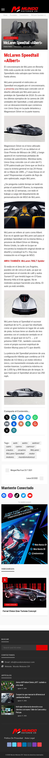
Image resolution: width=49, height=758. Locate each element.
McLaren (34, 450)
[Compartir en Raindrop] (14, 424)
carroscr (30, 446)
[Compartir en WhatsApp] (35, 417)
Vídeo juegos (10, 605)
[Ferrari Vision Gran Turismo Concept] (24, 593)
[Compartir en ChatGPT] (28, 424)
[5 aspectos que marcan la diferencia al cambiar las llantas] (7, 698)
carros (19, 446)
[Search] (45, 9)
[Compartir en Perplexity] (14, 430)
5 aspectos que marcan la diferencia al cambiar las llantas (30, 696)
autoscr (35, 443)
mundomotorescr (27, 457)
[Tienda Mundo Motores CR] (24, 731)
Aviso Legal (30, 738)
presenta (10, 89)
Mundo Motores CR (21, 666)
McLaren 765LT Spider (32, 261)
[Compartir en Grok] (7, 430)
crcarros (22, 450)
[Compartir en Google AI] (35, 424)
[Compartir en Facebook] (21, 417)
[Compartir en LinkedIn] (14, 417)
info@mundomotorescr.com (23, 662)
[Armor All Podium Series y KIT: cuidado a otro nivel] (7, 685)
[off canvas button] (3, 9)
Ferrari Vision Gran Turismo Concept (19, 611)
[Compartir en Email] (7, 424)
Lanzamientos (11, 38)
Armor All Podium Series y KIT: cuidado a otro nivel (31, 683)
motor (32, 453)
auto (15, 443)
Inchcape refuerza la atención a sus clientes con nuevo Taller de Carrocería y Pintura (31, 709)
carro (8, 446)
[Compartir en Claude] (21, 424)
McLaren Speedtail (15, 453)
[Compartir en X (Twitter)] (7, 417)
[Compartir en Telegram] (28, 417)
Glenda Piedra (8, 46)
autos (24, 443)
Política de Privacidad (13, 738)
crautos (9, 450)
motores (10, 457)
